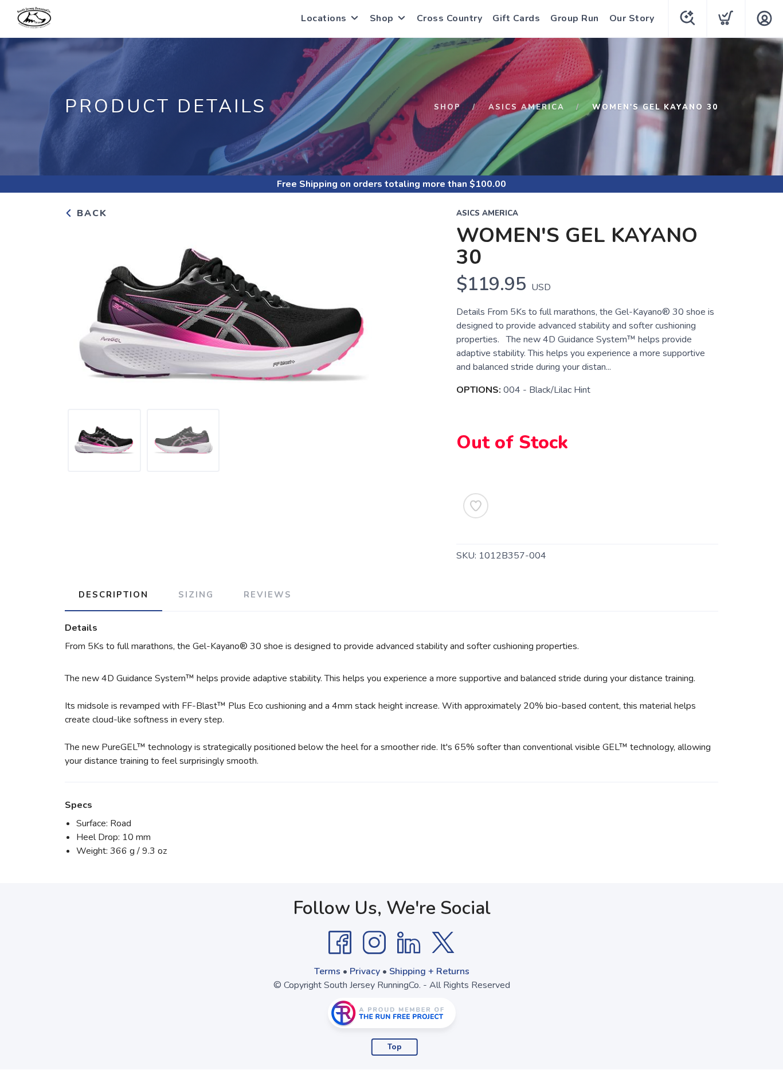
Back (90, 213)
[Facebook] (340, 942)
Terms (327, 971)
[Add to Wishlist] (475, 505)
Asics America (526, 107)
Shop (382, 18)
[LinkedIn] (408, 942)
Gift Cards (516, 18)
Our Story (632, 18)
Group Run (574, 18)
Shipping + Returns (429, 971)
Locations (324, 18)
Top (394, 1047)
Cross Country (450, 18)
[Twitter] (443, 942)
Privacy (365, 971)
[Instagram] (374, 942)
